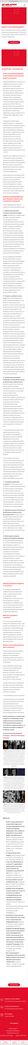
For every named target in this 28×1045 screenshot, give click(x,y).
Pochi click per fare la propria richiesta (15, 1001)
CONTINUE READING (14, 42)
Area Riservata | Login (13, 1033)
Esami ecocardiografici (12, 27)
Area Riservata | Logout (6, 1035)
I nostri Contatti (12, 1028)
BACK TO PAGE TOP (21, 1035)
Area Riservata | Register (13, 1030)
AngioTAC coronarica (12, 69)
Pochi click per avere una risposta (14, 1008)
